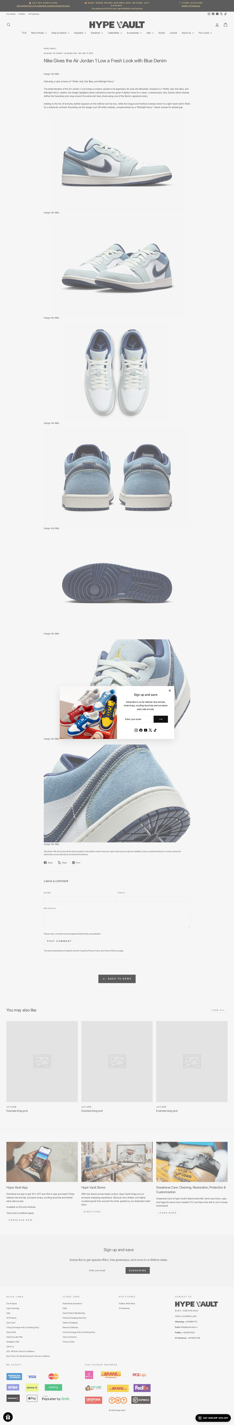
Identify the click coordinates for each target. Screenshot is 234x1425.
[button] (213, 1418)
